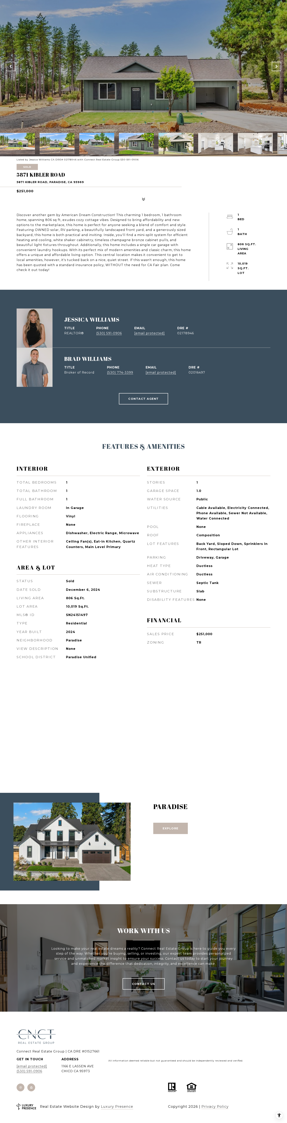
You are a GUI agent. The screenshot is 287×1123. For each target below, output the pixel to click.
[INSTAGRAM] (20, 1087)
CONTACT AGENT (143, 399)
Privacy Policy (215, 1106)
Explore (170, 828)
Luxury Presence (117, 1106)
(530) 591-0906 (109, 333)
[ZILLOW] (31, 1087)
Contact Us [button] (143, 984)
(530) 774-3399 (120, 372)
